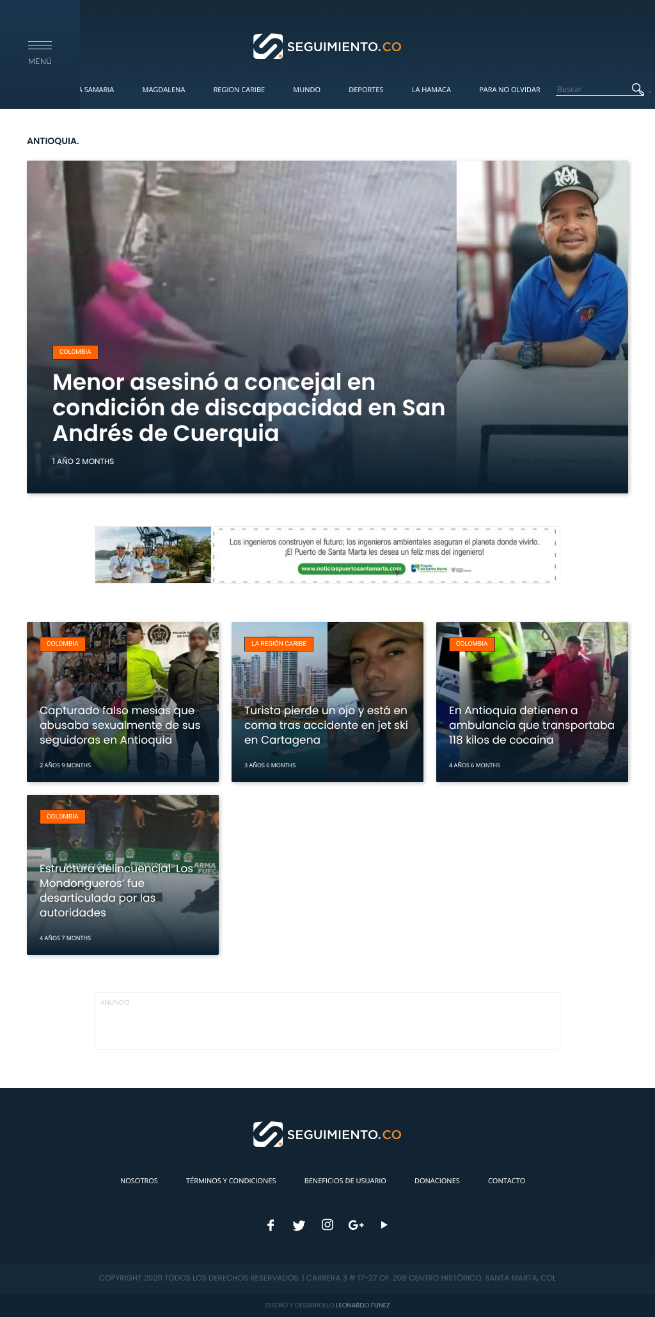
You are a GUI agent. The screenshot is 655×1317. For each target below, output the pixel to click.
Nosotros (139, 1181)
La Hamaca (431, 90)
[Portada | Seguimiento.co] (328, 45)
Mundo (306, 90)
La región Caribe (278, 644)
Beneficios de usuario (345, 1181)
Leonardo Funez (363, 1305)
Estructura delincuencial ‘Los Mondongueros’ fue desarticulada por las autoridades (116, 890)
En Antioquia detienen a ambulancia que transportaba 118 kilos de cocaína (532, 725)
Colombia (75, 352)
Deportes (366, 90)
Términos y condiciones (231, 1181)
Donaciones (437, 1181)
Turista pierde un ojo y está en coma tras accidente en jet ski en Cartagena (326, 725)
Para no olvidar (510, 90)
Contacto (506, 1181)
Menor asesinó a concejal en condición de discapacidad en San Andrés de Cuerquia (249, 408)
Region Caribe (239, 90)
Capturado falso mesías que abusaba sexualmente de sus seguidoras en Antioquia (120, 725)
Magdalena (163, 90)
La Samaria (94, 90)
